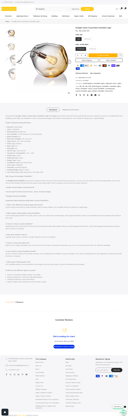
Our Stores (69, 369)
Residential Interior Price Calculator (47, 399)
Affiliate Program (41, 389)
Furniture (8, 16)
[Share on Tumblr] (88, 95)
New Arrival (109, 91)
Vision (37, 369)
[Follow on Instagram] (15, 374)
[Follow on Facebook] (7, 374)
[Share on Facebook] (76, 95)
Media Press (40, 382)
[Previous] (20, 62)
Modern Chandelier (98, 91)
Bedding (54, 16)
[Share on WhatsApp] (99, 95)
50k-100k (88, 86)
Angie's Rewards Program (44, 393)
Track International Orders (74, 393)
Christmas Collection (72, 399)
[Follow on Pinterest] (23, 374)
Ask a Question (95, 73)
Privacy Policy (70, 372)
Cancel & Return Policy (73, 382)
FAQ (37, 379)
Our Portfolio (40, 372)
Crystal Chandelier (81, 91)
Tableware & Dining (40, 16)
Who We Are (40, 362)
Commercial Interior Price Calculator (47, 403)
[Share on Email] (95, 95)
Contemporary (110, 89)
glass (89, 91)
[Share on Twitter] (80, 95)
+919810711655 (7, 2)
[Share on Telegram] (91, 95)
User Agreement (71, 379)
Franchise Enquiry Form (73, 403)
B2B (120, 16)
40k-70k (81, 86)
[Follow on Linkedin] (19, 374)
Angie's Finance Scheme (43, 396)
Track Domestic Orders (73, 389)
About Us (39, 366)
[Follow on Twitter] (11, 374)
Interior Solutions (108, 16)
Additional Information (70, 110)
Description (53, 110)
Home (7, 21)
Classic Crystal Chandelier (96, 89)
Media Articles (40, 376)
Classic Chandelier (81, 89)
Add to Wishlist (111, 60)
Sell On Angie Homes (72, 396)
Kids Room (66, 16)
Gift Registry (92, 16)
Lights (119, 83)
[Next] (69, 62)
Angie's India (78, 16)
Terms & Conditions (72, 386)
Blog (67, 362)
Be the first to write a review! (64, 347)
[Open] (5, 412)
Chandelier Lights (99, 83)
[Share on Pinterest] (84, 95)
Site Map (68, 366)
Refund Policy (70, 406)
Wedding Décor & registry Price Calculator (46, 407)
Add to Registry (87, 60)
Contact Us (39, 386)
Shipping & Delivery (72, 376)
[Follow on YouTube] (27, 374)
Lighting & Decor (22, 16)
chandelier (105, 86)
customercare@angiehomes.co (25, 2)
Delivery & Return (82, 73)
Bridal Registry (88, 83)
